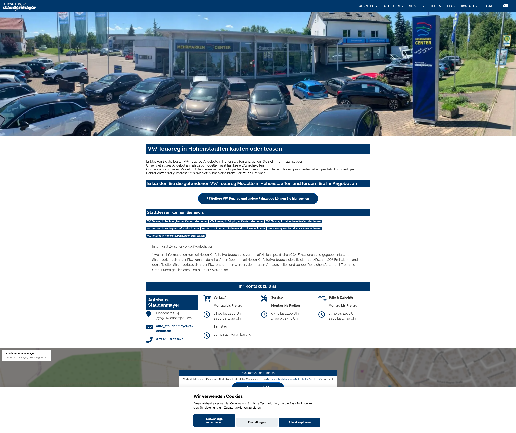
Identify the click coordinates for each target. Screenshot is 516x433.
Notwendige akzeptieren (214, 420)
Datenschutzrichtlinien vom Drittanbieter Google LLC (294, 379)
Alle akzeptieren (300, 422)
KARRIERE (490, 6)
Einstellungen (257, 422)
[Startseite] (19, 6)
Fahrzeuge (366, 6)
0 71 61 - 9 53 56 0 (170, 339)
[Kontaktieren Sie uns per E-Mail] (505, 5)
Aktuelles (392, 6)
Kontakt (467, 6)
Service (415, 6)
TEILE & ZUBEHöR (442, 6)
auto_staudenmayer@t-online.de (174, 328)
